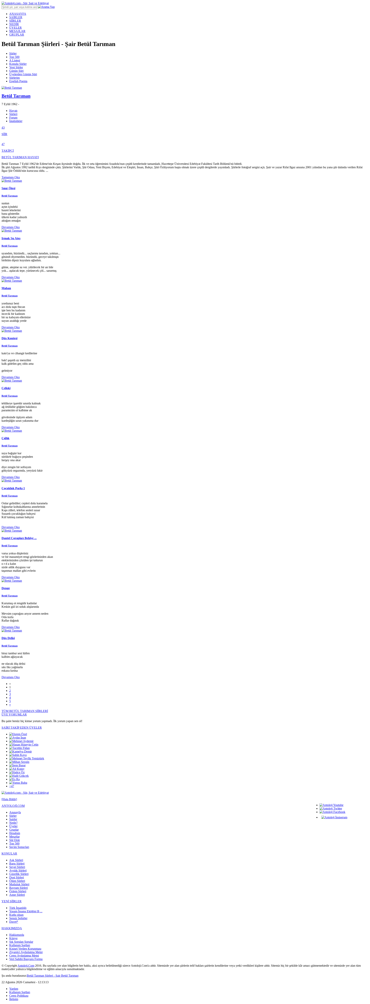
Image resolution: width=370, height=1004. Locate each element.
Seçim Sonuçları (19, 847)
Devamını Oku (11, 227)
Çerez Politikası (18, 995)
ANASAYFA (17, 13)
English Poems (18, 81)
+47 (11, 786)
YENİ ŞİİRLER (12, 901)
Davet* (13, 921)
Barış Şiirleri (16, 863)
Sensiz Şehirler (18, 918)
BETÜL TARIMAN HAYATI (20, 157)
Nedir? (13, 822)
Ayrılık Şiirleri (18, 870)
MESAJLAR (17, 31)
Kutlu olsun (16, 914)
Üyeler (13, 826)
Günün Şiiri (16, 70)
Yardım (13, 988)
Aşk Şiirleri (16, 860)
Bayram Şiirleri (18, 887)
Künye (13, 938)
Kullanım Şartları (19, 945)
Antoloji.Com (26, 965)
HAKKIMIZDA (12, 928)
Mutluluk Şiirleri (19, 884)
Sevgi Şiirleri (17, 867)
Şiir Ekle (14, 840)
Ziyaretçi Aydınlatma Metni (26, 952)
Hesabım (14, 833)
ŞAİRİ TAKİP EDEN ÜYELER (22, 727)
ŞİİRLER (15, 20)
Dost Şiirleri (16, 877)
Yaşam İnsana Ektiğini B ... (25, 911)
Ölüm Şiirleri (17, 880)
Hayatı (13, 110)
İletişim (13, 999)
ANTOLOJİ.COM (13, 805)
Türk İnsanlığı (17, 907)
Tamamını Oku (11, 177)
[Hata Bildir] (9, 799)
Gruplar (14, 829)
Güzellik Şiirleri (19, 874)
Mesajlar (14, 836)
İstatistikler (15, 121)
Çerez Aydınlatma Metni (24, 955)
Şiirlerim (14, 77)
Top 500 (14, 57)
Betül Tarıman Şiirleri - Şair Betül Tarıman (52, 975)
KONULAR (9, 853)
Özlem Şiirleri (17, 891)
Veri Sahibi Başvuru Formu (26, 959)
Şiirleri (13, 114)
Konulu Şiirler (18, 63)
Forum (13, 117)
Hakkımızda (16, 934)
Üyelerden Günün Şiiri (23, 74)
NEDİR (14, 24)
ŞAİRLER (15, 17)
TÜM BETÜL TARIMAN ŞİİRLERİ (25, 711)
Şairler (13, 819)
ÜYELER (15, 27)
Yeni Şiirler (16, 67)
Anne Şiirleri (17, 894)
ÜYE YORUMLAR (14, 714)
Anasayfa (15, 812)
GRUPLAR (16, 34)
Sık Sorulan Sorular (21, 941)
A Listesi (14, 60)
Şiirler (13, 53)
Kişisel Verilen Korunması (25, 948)
